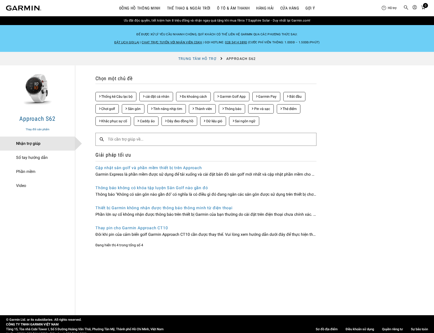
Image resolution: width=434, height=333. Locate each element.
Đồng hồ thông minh (140, 8)
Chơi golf (107, 109)
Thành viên (203, 109)
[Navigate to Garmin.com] (23, 8)
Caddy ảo (147, 121)
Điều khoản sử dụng (360, 329)
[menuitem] (390, 8)
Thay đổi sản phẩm (37, 129)
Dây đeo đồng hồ (180, 121)
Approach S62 (37, 118)
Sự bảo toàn (419, 329)
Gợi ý (310, 8)
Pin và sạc (261, 109)
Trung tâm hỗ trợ (197, 59)
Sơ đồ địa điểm (327, 329)
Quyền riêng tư (392, 329)
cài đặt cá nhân (157, 96)
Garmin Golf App (232, 96)
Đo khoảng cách (194, 96)
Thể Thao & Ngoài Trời (188, 8)
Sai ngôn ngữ (244, 121)
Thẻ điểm (289, 109)
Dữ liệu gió (213, 121)
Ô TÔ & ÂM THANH (233, 8)
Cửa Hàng (289, 8)
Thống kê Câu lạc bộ (116, 96)
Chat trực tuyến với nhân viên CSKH (172, 42)
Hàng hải (265, 8)
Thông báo (232, 109)
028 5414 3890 (236, 42)
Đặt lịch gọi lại (126, 42)
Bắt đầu (295, 96)
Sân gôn (134, 109)
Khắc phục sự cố (113, 121)
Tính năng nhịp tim (167, 109)
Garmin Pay (267, 96)
